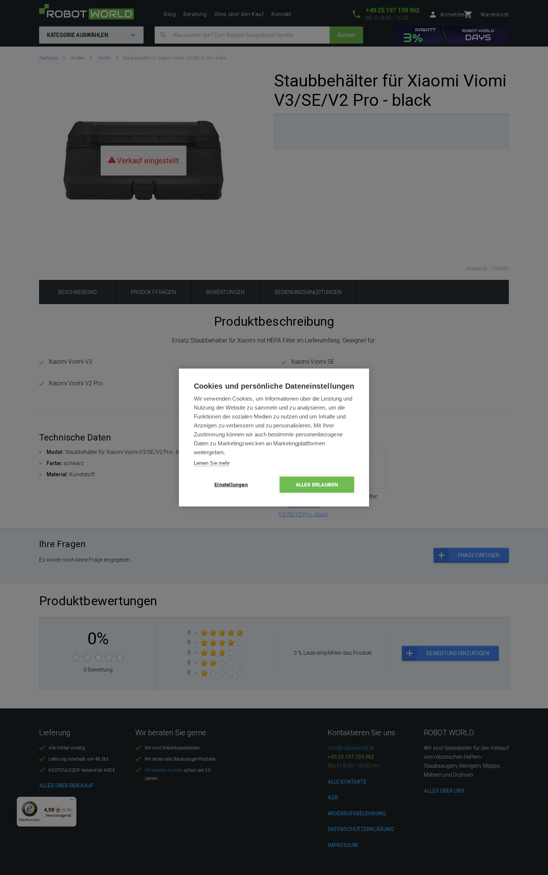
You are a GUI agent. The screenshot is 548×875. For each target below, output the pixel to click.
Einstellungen (231, 484)
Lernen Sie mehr (212, 463)
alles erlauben (317, 484)
